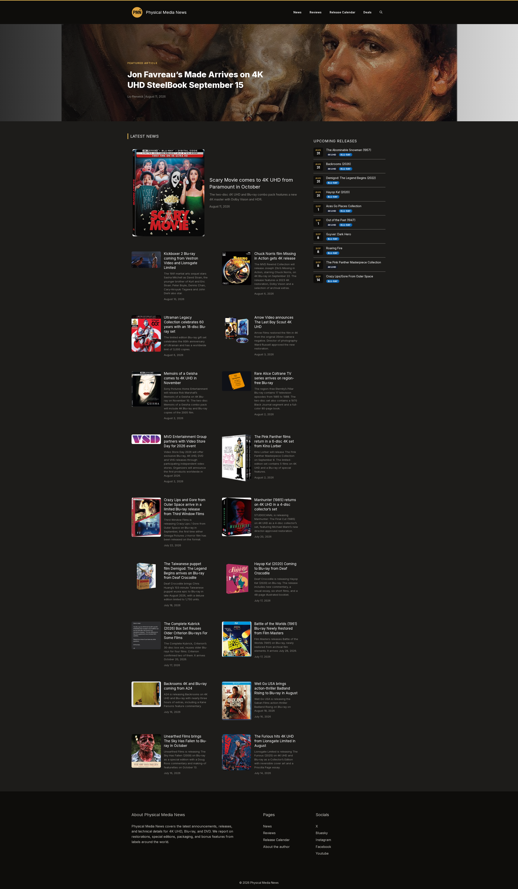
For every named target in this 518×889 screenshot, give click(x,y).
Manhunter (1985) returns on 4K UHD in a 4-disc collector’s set (275, 504)
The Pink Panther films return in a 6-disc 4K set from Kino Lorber (274, 441)
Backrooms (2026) (338, 164)
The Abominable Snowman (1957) (348, 150)
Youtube (322, 853)
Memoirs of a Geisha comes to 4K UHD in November (180, 378)
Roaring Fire (334, 248)
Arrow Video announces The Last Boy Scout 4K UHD (273, 322)
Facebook (323, 847)
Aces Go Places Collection (343, 206)
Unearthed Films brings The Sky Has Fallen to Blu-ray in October (185, 741)
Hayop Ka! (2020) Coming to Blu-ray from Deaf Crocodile (275, 568)
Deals (367, 12)
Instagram (323, 840)
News (297, 12)
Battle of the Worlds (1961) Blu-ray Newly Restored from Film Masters (275, 628)
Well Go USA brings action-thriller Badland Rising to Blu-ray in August (275, 688)
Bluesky (322, 833)
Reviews (316, 12)
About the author (276, 847)
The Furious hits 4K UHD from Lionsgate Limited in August (274, 741)
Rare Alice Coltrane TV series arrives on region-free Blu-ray (274, 378)
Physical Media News (166, 12)
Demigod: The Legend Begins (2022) (351, 178)
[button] (381, 12)
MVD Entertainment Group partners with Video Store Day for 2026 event (185, 441)
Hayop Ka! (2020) (338, 192)
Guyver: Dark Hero (338, 234)
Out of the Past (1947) (341, 220)
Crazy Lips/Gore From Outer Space (349, 276)
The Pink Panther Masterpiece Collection (353, 262)
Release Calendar (342, 12)
